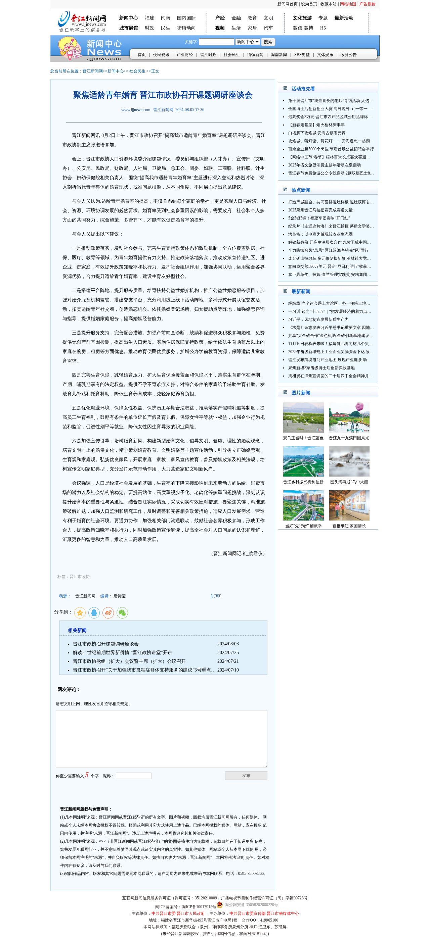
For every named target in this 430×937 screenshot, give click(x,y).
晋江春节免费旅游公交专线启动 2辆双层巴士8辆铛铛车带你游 (343, 173)
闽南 (165, 17)
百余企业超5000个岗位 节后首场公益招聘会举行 (331, 149)
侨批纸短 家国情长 (349, 526)
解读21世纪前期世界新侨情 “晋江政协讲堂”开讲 (122, 652)
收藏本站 (328, 4)
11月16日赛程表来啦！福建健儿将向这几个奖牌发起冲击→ (340, 343)
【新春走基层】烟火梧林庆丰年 (316, 124)
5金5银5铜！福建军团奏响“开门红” (319, 218)
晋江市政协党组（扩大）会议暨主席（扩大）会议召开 (129, 661)
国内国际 (186, 17)
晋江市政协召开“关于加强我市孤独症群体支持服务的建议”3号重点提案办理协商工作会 (163, 670)
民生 (165, 28)
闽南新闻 (279, 54)
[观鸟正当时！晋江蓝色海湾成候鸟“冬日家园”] (303, 431)
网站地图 (348, 4)
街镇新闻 (255, 54)
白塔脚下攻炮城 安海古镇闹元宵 (317, 133)
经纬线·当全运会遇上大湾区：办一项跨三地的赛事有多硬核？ (343, 303)
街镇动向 (186, 28)
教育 (252, 17)
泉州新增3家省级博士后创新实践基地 (321, 367)
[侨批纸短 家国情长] (349, 519)
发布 (246, 775)
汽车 (268, 28)
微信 (297, 28)
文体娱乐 (325, 54)
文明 (268, 17)
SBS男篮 (302, 54)
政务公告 (349, 54)
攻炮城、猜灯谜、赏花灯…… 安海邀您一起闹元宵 (333, 141)
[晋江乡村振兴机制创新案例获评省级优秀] (303, 475)
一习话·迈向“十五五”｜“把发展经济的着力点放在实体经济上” (342, 311)
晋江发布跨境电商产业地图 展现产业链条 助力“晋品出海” (339, 359)
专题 (323, 17)
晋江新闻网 (93, 71)
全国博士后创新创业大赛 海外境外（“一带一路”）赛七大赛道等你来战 (351, 108)
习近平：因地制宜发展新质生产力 (318, 319)
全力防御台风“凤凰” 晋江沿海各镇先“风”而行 (328, 250)
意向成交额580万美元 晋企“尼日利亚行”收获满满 (331, 266)
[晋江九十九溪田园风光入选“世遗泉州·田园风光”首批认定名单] (349, 431)
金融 (236, 17)
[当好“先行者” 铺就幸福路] (303, 519)
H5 (323, 28)
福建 (149, 17)
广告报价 (367, 4)
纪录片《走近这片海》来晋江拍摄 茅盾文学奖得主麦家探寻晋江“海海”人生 (355, 226)
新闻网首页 (287, 4)
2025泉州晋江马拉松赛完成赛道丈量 (320, 210)
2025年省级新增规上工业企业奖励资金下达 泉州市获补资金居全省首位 (351, 351)
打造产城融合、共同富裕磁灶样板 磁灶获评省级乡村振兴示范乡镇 (347, 202)
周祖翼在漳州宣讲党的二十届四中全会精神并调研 (332, 376)
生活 (236, 28)
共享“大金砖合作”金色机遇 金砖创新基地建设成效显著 (336, 335)
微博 (308, 28)
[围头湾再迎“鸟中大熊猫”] (349, 475)
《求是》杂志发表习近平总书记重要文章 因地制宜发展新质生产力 (347, 327)
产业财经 (185, 54)
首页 (142, 54)
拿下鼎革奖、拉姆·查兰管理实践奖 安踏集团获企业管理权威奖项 (345, 274)
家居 (252, 28)
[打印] (216, 596)
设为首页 (309, 4)
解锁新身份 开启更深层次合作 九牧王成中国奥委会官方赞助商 (343, 242)
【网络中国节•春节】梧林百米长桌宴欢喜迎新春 (331, 157)
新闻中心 (116, 71)
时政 (149, 28)
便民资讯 (161, 54)
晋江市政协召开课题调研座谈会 (106, 643)
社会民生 (232, 54)
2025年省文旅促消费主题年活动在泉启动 (324, 165)
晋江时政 (208, 54)
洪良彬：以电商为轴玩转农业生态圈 (320, 234)
